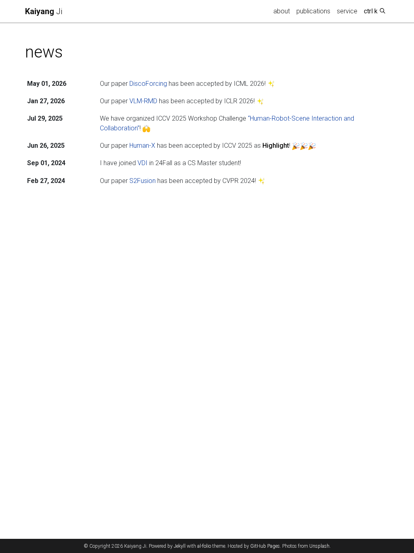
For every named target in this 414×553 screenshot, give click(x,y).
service (347, 11)
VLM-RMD (143, 101)
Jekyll (180, 546)
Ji (43, 11)
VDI (142, 163)
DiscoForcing (148, 83)
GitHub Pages (265, 546)
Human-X (142, 145)
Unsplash (319, 546)
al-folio (204, 546)
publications (313, 11)
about (281, 11)
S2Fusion (142, 181)
